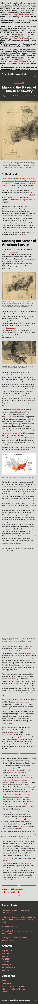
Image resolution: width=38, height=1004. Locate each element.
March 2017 (6, 970)
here (25, 234)
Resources (6, 992)
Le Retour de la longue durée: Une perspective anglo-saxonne (18, 779)
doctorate (24, 183)
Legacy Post (19, 82)
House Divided (26, 863)
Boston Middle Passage (15, 96)
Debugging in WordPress (17, 15)
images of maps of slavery (15, 772)
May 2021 (6, 956)
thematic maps (10, 328)
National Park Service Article (13, 986)
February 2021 (7, 965)
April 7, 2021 (31, 96)
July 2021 (6, 953)
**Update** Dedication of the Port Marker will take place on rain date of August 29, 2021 (18, 919)
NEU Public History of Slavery (13, 989)
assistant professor (22, 178)
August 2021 (7, 951)
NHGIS (6, 417)
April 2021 (6, 959)
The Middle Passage (10, 926)
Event (4, 981)
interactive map (18, 410)
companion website (14, 770)
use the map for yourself (12, 433)
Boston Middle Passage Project (15, 74)
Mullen (31, 195)
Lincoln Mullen (7, 178)
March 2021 (6, 962)
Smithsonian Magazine (20, 200)
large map (13, 252)
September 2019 (8, 967)
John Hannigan (16, 797)
